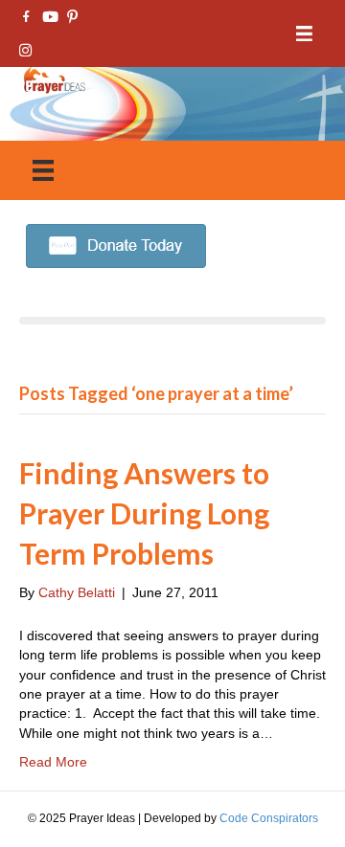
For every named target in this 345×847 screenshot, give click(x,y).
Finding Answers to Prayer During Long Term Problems (144, 513)
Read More (53, 761)
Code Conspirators (268, 818)
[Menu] (304, 34)
